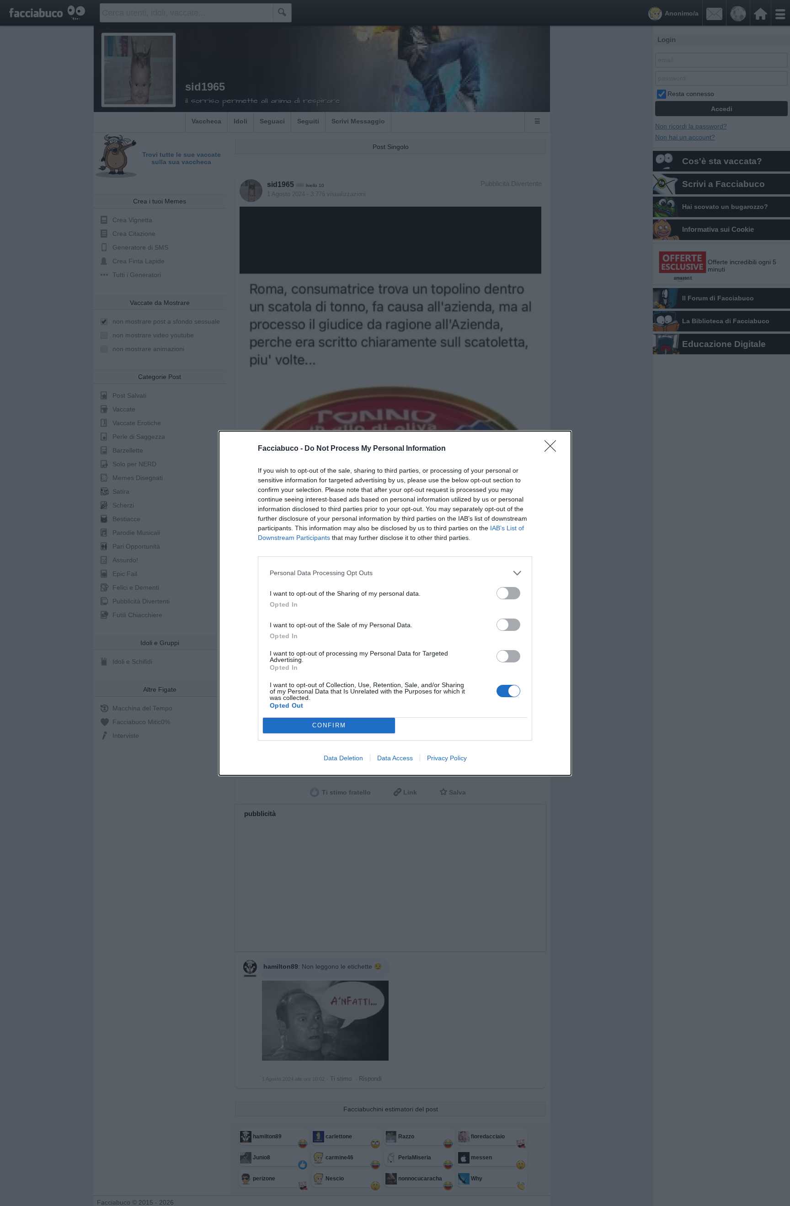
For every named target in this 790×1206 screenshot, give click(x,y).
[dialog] (395, 603)
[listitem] (395, 573)
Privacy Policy (447, 758)
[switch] (508, 593)
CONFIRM (329, 725)
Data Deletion (343, 758)
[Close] (553, 449)
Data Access (395, 758)
